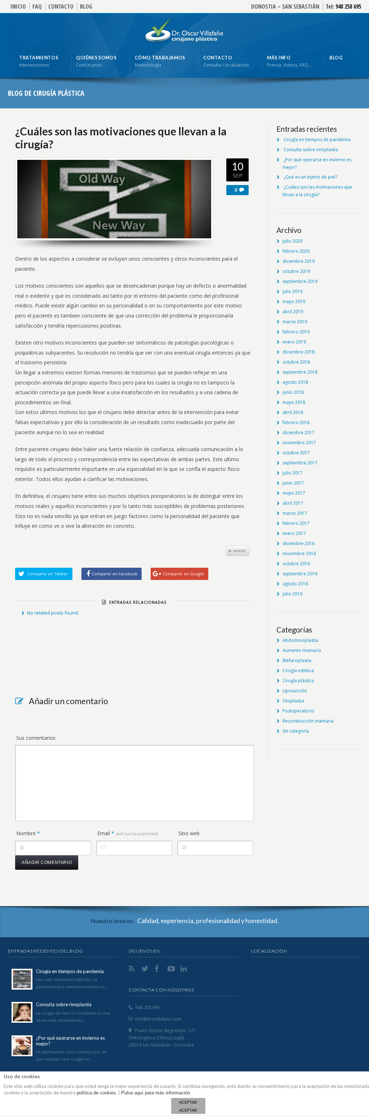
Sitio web (189, 833)
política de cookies (96, 1092)
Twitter (146, 968)
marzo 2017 (295, 513)
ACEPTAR (188, 1102)
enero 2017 (294, 533)
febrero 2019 (296, 332)
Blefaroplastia (297, 660)
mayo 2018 (294, 402)
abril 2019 (293, 312)
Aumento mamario (302, 650)
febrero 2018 (296, 422)
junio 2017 (293, 483)
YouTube (172, 968)
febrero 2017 (296, 523)
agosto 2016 (295, 584)
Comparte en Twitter (47, 573)
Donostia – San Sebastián (285, 6)
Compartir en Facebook (114, 573)
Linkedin (185, 968)
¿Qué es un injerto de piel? (310, 177)
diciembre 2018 (299, 352)
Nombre (28, 833)
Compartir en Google (183, 573)
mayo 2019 (294, 301)
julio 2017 (292, 473)
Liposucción (295, 691)
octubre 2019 (296, 271)
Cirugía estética (298, 670)
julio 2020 (292, 241)
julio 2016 (292, 594)
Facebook (159, 968)
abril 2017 (293, 503)
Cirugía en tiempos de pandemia (317, 139)
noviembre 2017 (299, 443)
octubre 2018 (296, 362)
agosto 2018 (295, 382)
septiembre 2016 (300, 574)
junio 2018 (293, 392)
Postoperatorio (298, 711)
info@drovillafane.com (158, 1019)
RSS (133, 968)
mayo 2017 (294, 493)
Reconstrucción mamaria (308, 721)
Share (237, 550)
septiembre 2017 (300, 463)
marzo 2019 (295, 322)
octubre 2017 (296, 453)
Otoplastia (293, 701)
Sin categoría (296, 731)
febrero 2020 (296, 251)
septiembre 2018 (300, 372)
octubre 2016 (296, 564)
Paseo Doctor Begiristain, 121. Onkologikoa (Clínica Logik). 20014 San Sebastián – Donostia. (163, 1037)
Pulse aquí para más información (155, 1092)
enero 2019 (294, 342)
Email (127, 833)
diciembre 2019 (299, 261)
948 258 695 (348, 6)
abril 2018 (293, 412)
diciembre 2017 (299, 432)
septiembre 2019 (300, 281)
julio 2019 (292, 291)
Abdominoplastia (300, 640)
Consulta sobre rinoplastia (311, 150)
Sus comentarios (35, 737)
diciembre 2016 (299, 543)
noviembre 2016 (299, 553)
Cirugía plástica (298, 681)
